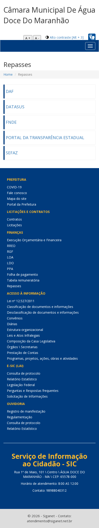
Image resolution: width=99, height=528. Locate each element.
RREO (11, 246)
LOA (10, 257)
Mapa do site (16, 198)
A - (37, 38)
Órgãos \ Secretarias (22, 347)
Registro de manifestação (26, 411)
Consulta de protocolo (23, 373)
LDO (10, 263)
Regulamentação (19, 417)
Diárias (12, 324)
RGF (10, 251)
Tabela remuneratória (23, 280)
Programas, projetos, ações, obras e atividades (42, 358)
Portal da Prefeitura (21, 204)
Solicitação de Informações (27, 396)
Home (8, 74)
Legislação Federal (21, 385)
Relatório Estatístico (22, 379)
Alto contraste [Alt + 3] (67, 37)
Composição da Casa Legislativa (31, 341)
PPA (10, 269)
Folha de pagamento (22, 274)
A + (27, 38)
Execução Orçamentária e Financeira (34, 240)
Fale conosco (17, 193)
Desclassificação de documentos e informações (43, 312)
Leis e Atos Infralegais (23, 335)
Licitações (14, 225)
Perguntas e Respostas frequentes (32, 390)
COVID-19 (14, 187)
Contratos (14, 219)
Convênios (15, 318)
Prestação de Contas (22, 352)
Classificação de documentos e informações (40, 306)
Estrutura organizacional (25, 329)
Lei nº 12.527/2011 (21, 301)
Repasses (14, 286)
